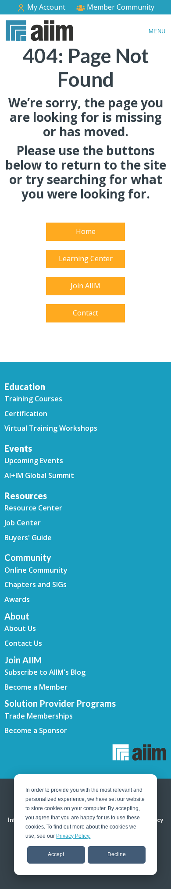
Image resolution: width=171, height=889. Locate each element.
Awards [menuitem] (17, 599)
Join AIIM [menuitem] (85, 285)
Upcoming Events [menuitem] (33, 460)
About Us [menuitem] (20, 628)
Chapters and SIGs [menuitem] (35, 584)
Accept (56, 854)
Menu (157, 31)
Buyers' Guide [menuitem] (28, 537)
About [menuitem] (16, 616)
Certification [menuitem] (25, 413)
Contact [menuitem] (85, 313)
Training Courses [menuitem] (33, 399)
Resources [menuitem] (25, 495)
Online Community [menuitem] (36, 570)
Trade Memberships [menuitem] (38, 716)
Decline (116, 854)
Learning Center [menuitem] (86, 258)
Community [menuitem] (27, 557)
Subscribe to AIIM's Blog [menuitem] (45, 672)
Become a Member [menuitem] (36, 687)
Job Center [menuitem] (22, 523)
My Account (45, 7)
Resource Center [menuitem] (33, 508)
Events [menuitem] (18, 448)
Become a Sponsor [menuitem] (35, 730)
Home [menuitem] (86, 231)
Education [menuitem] (24, 386)
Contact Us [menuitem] (23, 643)
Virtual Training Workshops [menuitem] (50, 428)
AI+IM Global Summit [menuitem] (39, 475)
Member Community (119, 7)
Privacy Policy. (73, 836)
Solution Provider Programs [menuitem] (60, 703)
